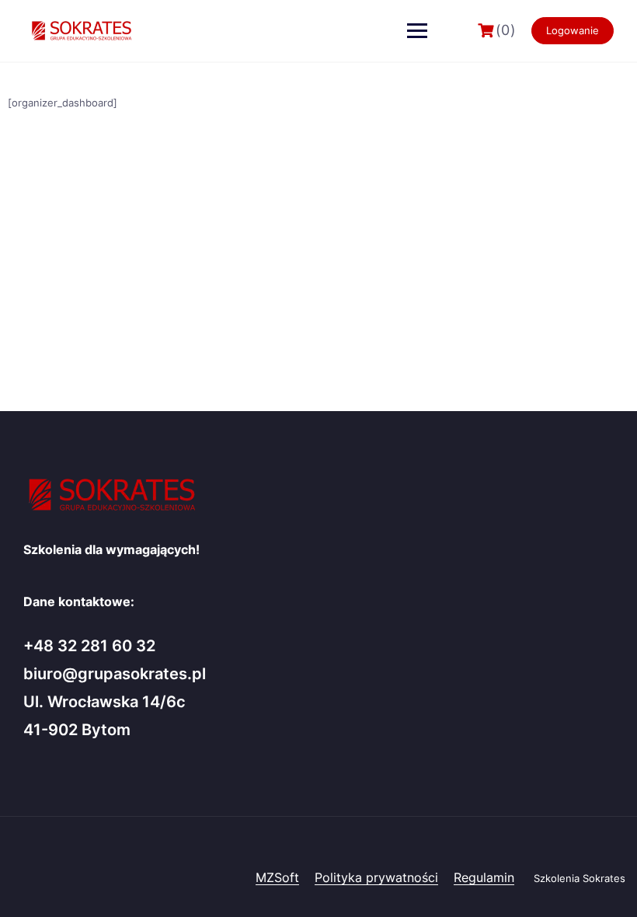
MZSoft (277, 877)
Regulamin (484, 877)
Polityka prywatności (376, 877)
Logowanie (572, 30)
